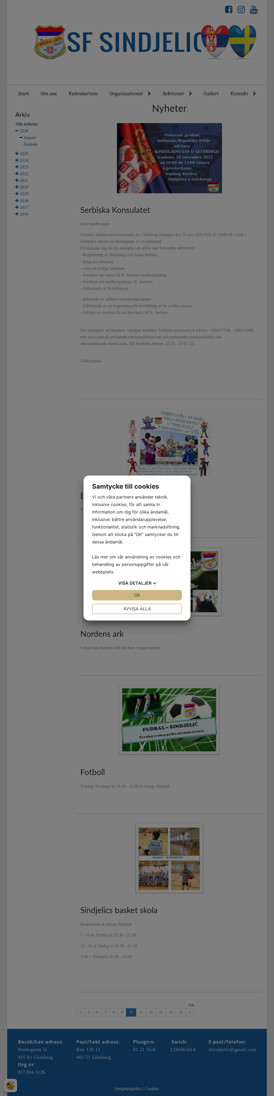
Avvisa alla (137, 608)
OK (137, 595)
